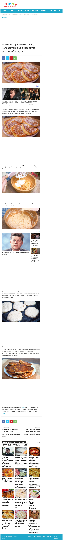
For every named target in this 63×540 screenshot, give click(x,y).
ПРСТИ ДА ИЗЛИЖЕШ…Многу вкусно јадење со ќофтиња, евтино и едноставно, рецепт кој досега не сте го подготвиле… (34, 526)
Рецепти (43, 10)
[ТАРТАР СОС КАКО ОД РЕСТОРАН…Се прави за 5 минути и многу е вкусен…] (21, 514)
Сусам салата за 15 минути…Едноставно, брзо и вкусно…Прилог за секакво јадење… (21, 503)
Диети (11, 10)
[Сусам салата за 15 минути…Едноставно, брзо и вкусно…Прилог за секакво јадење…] (21, 493)
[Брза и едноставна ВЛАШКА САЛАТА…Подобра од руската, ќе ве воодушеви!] (34, 493)
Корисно (17, 455)
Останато (52, 10)
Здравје (19, 10)
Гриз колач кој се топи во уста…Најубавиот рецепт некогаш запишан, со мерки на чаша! (7, 503)
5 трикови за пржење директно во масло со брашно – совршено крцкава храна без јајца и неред (20, 483)
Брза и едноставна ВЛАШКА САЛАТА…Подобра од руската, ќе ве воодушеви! (33, 504)
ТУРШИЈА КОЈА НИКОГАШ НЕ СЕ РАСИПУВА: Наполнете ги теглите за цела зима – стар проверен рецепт (11, 433)
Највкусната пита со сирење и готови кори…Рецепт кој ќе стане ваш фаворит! (7, 524)
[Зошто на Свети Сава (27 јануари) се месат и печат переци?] (8, 472)
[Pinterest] (11, 58)
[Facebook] (3, 58)
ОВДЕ (23, 407)
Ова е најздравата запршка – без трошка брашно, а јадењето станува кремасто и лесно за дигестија (21, 461)
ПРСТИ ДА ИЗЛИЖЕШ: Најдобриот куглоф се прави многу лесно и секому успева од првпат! (32, 432)
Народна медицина (31, 10)
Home (3, 14)
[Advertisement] (21, 30)
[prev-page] (37, 442)
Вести (4, 10)
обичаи (4, 476)
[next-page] (39, 442)
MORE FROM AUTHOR (15, 445)
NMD (4, 53)
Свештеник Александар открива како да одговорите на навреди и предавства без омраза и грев (7, 462)
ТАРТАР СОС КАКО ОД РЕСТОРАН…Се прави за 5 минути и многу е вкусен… (21, 523)
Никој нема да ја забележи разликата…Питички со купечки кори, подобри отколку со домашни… (34, 483)
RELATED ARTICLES (14, 442)
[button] (60, 11)
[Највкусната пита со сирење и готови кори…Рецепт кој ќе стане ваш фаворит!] (8, 514)
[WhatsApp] (15, 58)
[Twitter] (7, 58)
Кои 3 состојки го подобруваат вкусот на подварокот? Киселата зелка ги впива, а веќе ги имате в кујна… (34, 462)
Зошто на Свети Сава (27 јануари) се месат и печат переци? (7, 481)
